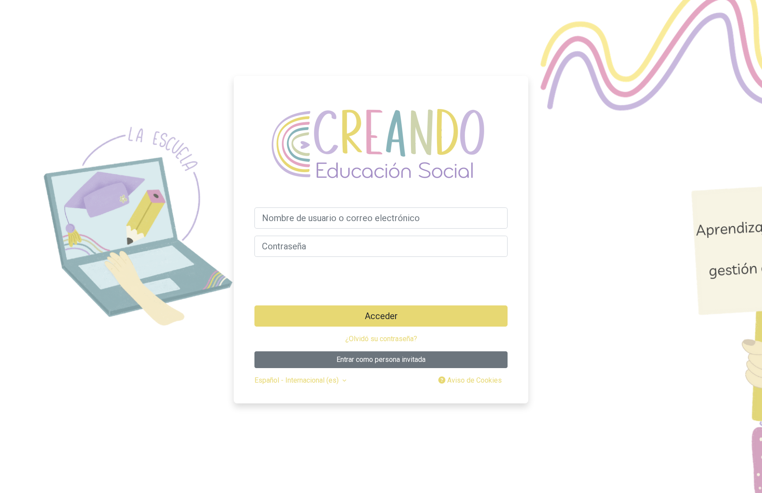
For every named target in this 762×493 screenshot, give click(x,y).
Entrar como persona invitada (381, 359)
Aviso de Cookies (473, 380)
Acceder (381, 316)
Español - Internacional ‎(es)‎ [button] (297, 380)
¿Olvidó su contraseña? (381, 339)
